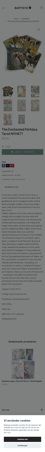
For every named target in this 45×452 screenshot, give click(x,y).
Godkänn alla (22, 439)
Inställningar (23, 445)
